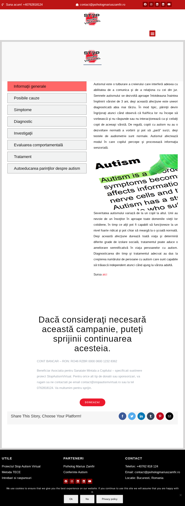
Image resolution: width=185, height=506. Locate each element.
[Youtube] (169, 4)
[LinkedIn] (141, 416)
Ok (71, 499)
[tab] (47, 86)
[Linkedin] (157, 4)
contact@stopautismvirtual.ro (101, 382)
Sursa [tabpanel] (136, 179)
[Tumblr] (150, 416)
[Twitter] (132, 416)
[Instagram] (151, 4)
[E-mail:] (169, 416)
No (87, 499)
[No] (180, 495)
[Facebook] (145, 4)
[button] (152, 33)
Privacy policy (109, 499)
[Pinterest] (160, 416)
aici (104, 274)
